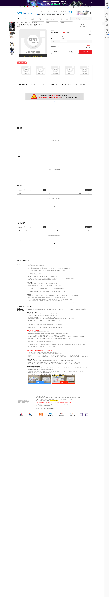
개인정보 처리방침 (61, 391)
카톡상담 (37, 7)
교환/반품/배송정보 (81, 84)
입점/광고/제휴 (89, 6)
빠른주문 (106, 16)
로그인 (61, 6)
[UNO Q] (82, 9)
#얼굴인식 (54, 14)
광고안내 (40, 391)
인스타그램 (33, 7)
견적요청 (106, 26)
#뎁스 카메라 (59, 14)
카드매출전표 (107, 32)
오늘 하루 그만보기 (89, 3)
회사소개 (25, 391)
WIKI (43, 84)
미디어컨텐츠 (19, 6)
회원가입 (65, 6)
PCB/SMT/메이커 (60, 19)
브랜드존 (52, 19)
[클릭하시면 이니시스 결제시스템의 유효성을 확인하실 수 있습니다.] (81, 414)
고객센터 (84, 6)
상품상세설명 (23, 84)
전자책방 (30, 7)
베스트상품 (38, 19)
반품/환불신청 (20, 310)
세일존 (66, 19)
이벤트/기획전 (45, 19)
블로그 (24, 7)
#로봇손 (39, 14)
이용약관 (53, 391)
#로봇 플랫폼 (49, 14)
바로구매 (85, 51)
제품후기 (53, 84)
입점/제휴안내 (32, 391)
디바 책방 (74, 19)
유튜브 (27, 7)
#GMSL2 (44, 14)
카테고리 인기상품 (22, 62)
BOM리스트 (88, 19)
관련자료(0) (34, 84)
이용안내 (46, 391)
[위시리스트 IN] (90, 31)
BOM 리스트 (58, 52)
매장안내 (76, 391)
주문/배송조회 (78, 6)
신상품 (32, 19)
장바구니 (71, 6)
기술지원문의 (66, 84)
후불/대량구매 (81, 19)
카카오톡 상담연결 (53, 400)
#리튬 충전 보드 (66, 14)
